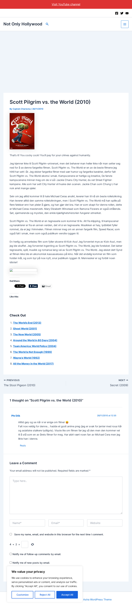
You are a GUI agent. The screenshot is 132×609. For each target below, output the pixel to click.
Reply (23, 445)
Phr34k (15, 415)
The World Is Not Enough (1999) (32, 352)
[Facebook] (116, 13)
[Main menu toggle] (125, 24)
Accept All (67, 594)
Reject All (45, 594)
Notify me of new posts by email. (31, 562)
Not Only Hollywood (22, 23)
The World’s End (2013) (27, 322)
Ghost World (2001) (25, 328)
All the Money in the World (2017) (33, 363)
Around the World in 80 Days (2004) (35, 340)
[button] (47, 24)
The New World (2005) (27, 334)
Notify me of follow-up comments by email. (37, 554)
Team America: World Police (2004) (34, 346)
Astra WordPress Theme (97, 599)
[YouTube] (127, 13)
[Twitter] (121, 13)
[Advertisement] (66, 57)
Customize (22, 594)
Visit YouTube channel (66, 4)
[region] (44, 584)
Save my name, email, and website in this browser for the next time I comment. (59, 534)
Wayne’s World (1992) (26, 357)
